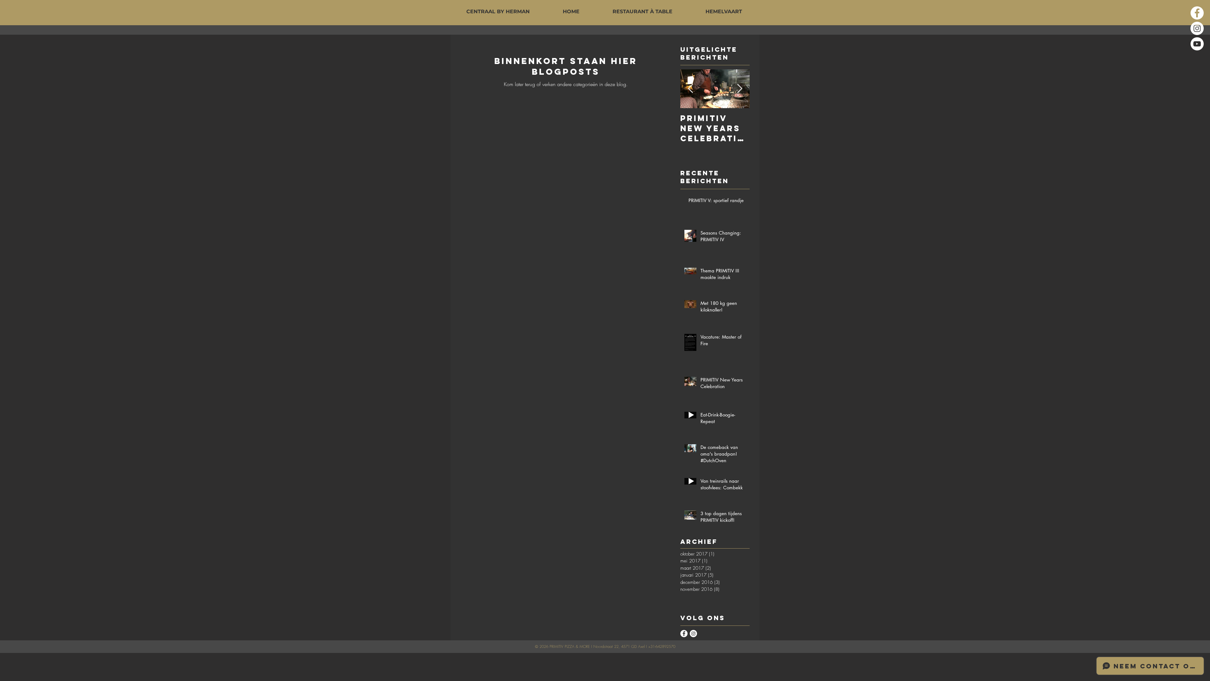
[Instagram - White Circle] (1197, 28)
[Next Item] (739, 89)
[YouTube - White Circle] (1197, 43)
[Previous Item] (690, 89)
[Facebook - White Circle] (1197, 13)
